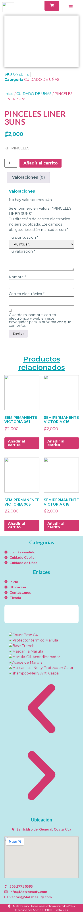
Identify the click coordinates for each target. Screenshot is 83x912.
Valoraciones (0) (28, 177)
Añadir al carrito (40, 163)
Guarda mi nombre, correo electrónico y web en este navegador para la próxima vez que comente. (40, 320)
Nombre (17, 277)
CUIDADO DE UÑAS (41, 79)
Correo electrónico (26, 294)
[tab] (28, 177)
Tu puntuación (23, 237)
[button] (41, 709)
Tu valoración (22, 251)
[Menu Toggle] (70, 6)
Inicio (9, 94)
